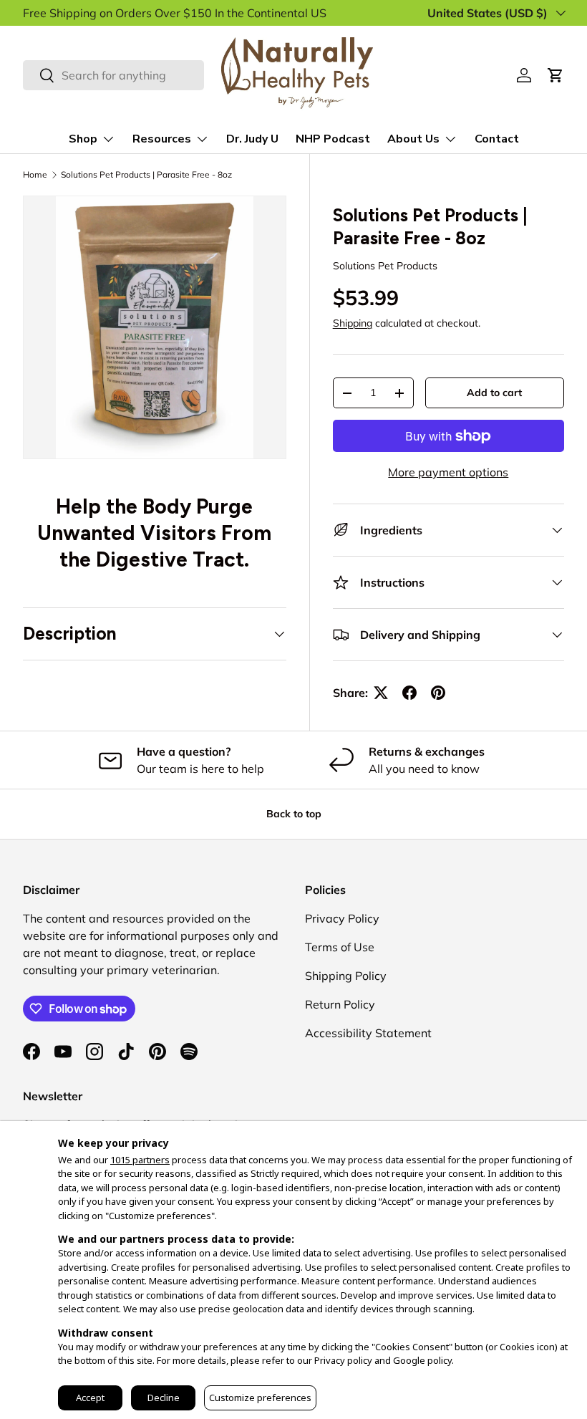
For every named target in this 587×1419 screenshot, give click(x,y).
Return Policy (340, 1004)
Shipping (352, 323)
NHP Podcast (333, 139)
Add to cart (494, 392)
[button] (555, 75)
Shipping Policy (346, 975)
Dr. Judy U (252, 139)
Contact (497, 139)
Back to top (293, 813)
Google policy (422, 1360)
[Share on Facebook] (409, 692)
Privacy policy (343, 1360)
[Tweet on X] (381, 692)
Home (35, 174)
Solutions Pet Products (385, 265)
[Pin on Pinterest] (438, 692)
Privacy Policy (342, 918)
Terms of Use (339, 947)
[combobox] (113, 75)
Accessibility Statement (368, 1033)
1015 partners (140, 1159)
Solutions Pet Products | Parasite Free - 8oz (146, 174)
